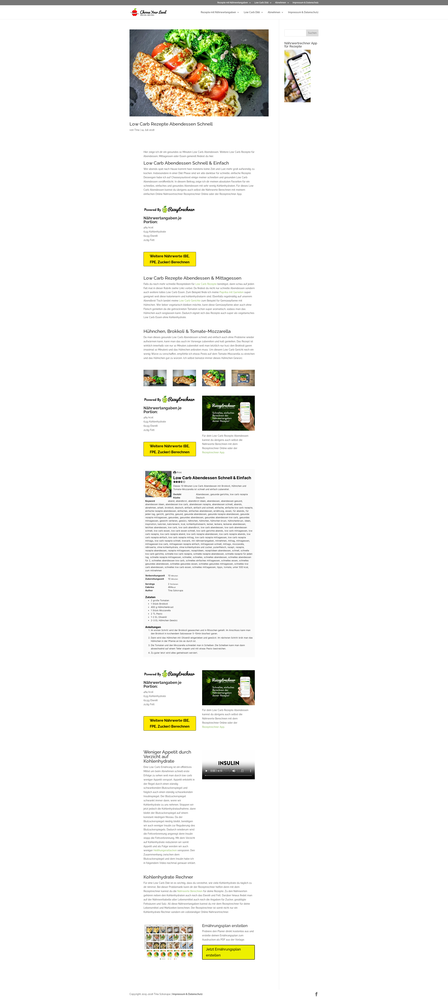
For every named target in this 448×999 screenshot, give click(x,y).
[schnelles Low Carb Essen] (184, 386)
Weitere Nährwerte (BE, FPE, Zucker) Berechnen (170, 259)
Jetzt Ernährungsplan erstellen (223, 952)
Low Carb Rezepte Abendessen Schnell (171, 124)
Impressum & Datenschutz (305, 3)
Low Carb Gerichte (190, 300)
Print (179, 472)
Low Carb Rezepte (206, 284)
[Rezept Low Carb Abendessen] (243, 386)
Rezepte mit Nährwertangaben (232, 3)
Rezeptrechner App (213, 452)
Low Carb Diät (261, 3)
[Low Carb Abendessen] (155, 386)
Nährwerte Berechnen (189, 891)
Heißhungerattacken (165, 850)
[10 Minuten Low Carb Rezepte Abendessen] (213, 386)
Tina (136, 130)
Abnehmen (280, 3)
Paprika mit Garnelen (231, 292)
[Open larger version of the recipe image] (158, 484)
